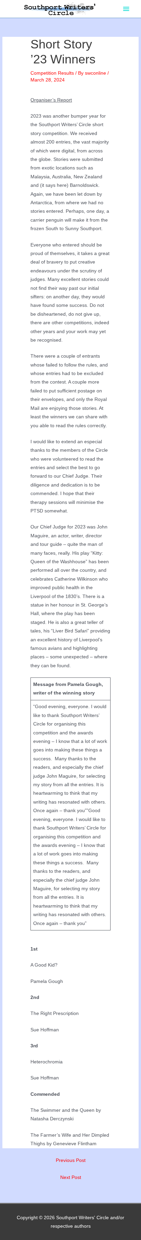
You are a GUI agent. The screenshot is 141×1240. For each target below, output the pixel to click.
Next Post (70, 1177)
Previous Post (71, 1160)
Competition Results (52, 73)
